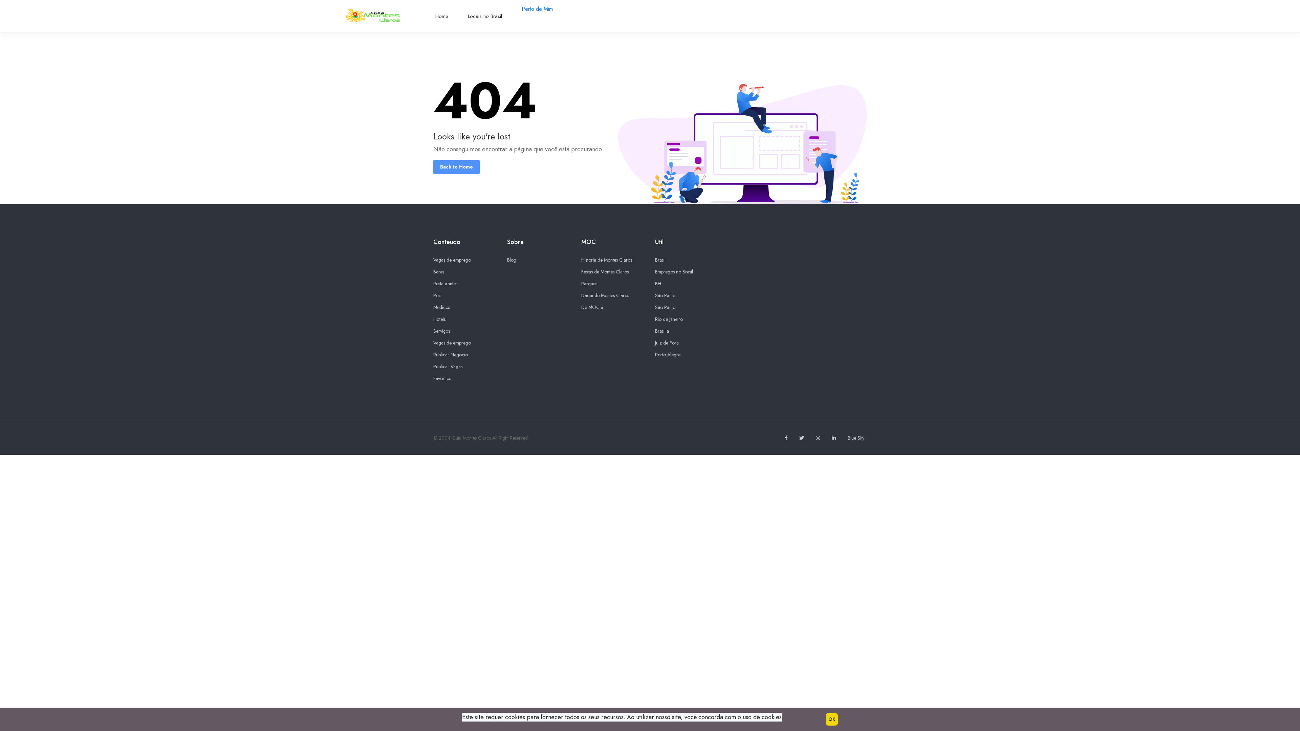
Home (441, 16)
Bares (438, 271)
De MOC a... (593, 307)
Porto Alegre (667, 354)
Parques (589, 283)
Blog (511, 260)
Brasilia (662, 331)
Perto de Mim (537, 9)
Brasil (660, 260)
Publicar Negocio (450, 354)
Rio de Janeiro (669, 319)
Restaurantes (445, 283)
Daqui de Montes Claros (605, 295)
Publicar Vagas (447, 366)
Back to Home (456, 166)
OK (831, 719)
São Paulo (665, 295)
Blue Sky (856, 438)
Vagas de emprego (452, 260)
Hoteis (439, 319)
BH (658, 283)
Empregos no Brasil (674, 271)
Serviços (441, 331)
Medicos (441, 307)
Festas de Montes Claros (605, 271)
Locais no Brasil (485, 16)
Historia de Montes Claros (606, 260)
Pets (437, 295)
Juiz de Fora (667, 342)
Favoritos (442, 378)
